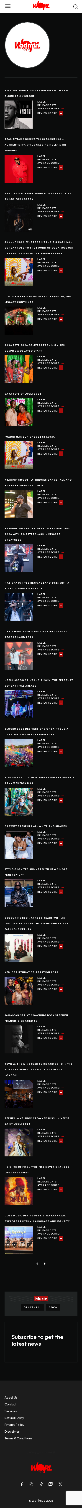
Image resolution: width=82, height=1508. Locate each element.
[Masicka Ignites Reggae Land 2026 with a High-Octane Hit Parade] (19, 607)
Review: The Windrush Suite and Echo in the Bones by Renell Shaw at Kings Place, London (39, 1069)
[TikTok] (41, 1484)
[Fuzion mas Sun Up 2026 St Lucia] (19, 455)
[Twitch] (50, 1484)
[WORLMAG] (41, 6)
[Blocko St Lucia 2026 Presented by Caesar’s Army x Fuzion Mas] (19, 802)
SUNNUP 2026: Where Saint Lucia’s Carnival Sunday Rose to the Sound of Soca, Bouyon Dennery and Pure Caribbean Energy (39, 248)
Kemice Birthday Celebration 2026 (31, 972)
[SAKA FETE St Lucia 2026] (19, 412)
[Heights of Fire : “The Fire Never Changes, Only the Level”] (19, 1191)
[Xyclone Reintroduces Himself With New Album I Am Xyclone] (19, 115)
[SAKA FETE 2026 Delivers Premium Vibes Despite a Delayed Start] (19, 369)
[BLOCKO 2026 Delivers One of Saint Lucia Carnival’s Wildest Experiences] (19, 753)
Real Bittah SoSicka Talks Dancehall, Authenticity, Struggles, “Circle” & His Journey (36, 145)
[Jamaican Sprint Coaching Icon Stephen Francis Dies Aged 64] (19, 1039)
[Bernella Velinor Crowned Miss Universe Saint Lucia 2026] (19, 1142)
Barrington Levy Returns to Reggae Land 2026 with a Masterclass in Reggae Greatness (37, 534)
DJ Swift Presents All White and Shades (36, 826)
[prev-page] (37, 1263)
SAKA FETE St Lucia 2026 (23, 393)
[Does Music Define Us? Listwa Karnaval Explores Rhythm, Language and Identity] (19, 1240)
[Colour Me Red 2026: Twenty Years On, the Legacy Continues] (19, 321)
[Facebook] (21, 1484)
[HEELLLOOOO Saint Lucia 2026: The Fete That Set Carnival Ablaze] (19, 704)
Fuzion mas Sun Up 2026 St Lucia (30, 436)
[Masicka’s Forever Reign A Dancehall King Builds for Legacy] (19, 218)
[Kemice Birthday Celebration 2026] (19, 991)
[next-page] (45, 1263)
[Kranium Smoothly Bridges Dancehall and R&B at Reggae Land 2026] (19, 504)
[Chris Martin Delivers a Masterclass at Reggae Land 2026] (19, 656)
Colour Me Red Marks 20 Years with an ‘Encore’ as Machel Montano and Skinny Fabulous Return (36, 923)
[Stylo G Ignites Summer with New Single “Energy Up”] (19, 893)
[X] (60, 1484)
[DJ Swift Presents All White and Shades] (19, 845)
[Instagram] (31, 1484)
